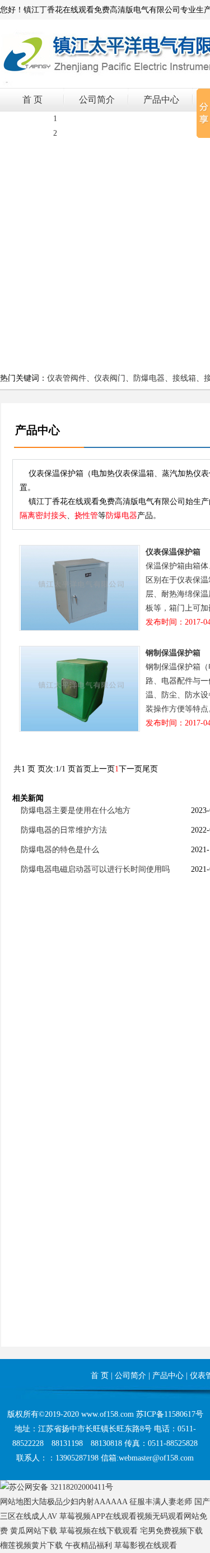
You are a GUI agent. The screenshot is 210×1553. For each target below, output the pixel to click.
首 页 (32, 99)
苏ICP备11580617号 (169, 1414)
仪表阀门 (109, 378)
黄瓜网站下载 (33, 1531)
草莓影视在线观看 (145, 1545)
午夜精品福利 (88, 1545)
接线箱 (184, 378)
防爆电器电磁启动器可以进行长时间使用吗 (95, 869)
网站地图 (15, 1501)
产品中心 (161, 99)
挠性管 (86, 515)
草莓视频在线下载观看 (98, 1531)
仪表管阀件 (66, 378)
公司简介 (97, 99)
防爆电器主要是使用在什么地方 (75, 810)
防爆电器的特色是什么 (60, 849)
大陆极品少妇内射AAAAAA (79, 1501)
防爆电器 (149, 378)
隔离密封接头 (43, 515)
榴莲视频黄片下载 (31, 1545)
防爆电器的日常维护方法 (64, 830)
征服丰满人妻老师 (160, 1501)
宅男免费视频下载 (171, 1531)
